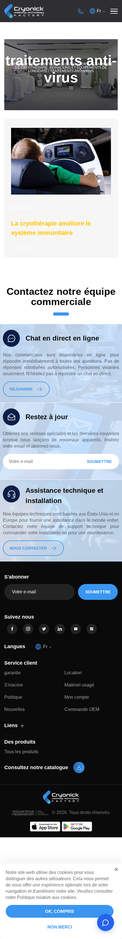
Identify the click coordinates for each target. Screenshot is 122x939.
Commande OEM (81, 709)
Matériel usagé (79, 685)
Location (73, 672)
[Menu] (114, 11)
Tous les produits (21, 751)
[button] (116, 869)
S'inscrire (13, 685)
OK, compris (59, 911)
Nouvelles (21, 208)
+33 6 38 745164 (80, 11)
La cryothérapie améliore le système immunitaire (51, 228)
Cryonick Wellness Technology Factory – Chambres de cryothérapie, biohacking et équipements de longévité (61, 67)
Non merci (59, 927)
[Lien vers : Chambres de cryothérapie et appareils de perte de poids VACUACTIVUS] (24, 11)
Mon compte (76, 697)
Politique (13, 697)
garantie (12, 672)
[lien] (12, 629)
